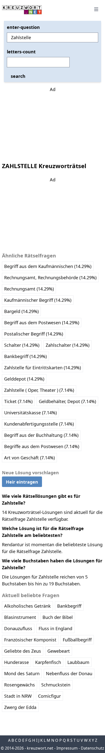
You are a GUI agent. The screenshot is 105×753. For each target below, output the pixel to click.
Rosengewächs (19, 685)
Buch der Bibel (57, 617)
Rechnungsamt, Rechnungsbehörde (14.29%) (50, 277)
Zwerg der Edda (20, 707)
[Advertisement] (52, 123)
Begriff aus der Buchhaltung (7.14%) (41, 435)
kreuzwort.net (40, 748)
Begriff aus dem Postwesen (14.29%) (41, 322)
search (18, 76)
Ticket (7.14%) (18, 401)
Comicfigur (49, 696)
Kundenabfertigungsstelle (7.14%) (39, 424)
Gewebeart (58, 651)
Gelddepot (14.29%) (24, 379)
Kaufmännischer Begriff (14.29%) (37, 300)
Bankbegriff (69, 606)
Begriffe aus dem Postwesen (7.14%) (41, 446)
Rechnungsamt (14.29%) (29, 289)
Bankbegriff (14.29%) (25, 356)
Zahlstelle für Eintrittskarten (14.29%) (42, 368)
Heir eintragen (22, 482)
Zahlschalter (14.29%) (67, 345)
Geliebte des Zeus (22, 651)
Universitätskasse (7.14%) (30, 413)
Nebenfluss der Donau (69, 673)
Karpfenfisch (48, 662)
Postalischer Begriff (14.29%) (33, 334)
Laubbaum (78, 662)
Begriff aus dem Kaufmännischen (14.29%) (47, 266)
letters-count (21, 52)
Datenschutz (92, 748)
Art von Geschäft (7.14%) (29, 458)
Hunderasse (16, 662)
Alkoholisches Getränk (27, 606)
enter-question (23, 27)
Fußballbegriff (77, 640)
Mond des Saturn (22, 673)
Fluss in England (55, 628)
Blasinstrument (20, 617)
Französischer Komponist (30, 640)
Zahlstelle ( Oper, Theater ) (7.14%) (39, 390)
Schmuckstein (55, 685)
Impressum (67, 748)
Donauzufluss (18, 628)
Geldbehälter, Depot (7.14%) (67, 401)
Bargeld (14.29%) (21, 311)
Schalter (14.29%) (21, 345)
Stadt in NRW (18, 696)
